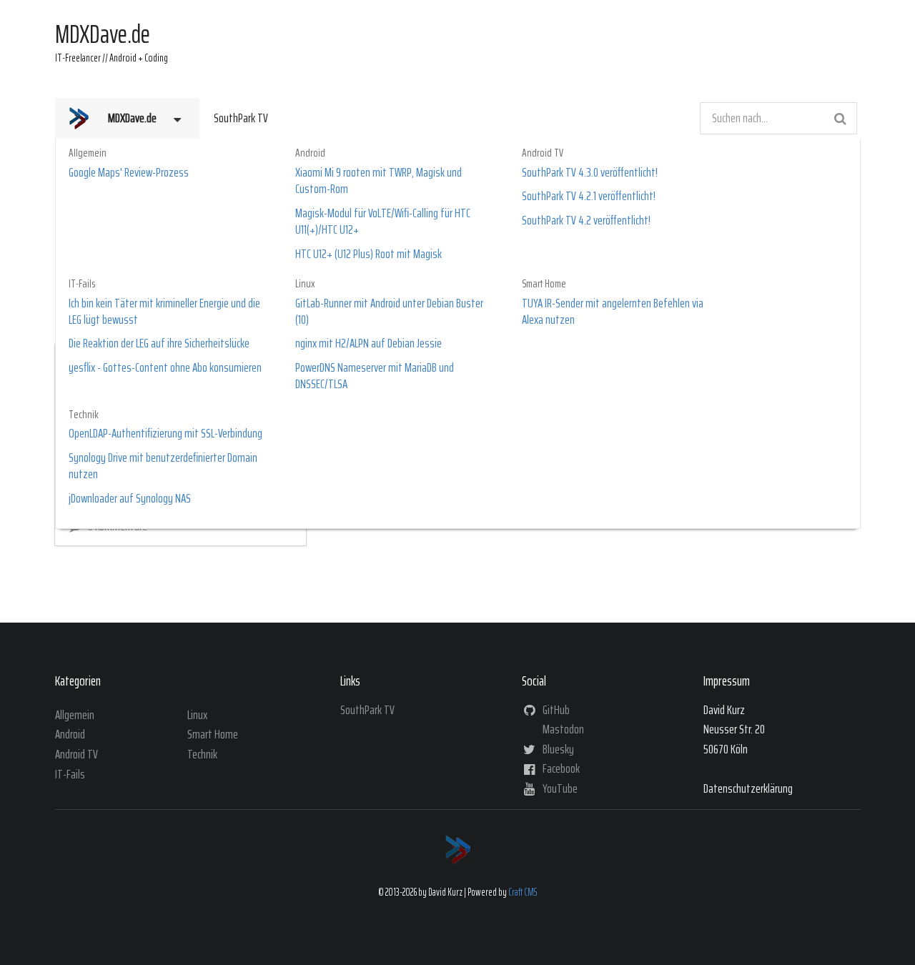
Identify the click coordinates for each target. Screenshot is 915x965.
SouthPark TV (241, 118)
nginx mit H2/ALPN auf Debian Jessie (368, 343)
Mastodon (562, 730)
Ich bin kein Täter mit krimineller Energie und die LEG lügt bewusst (164, 312)
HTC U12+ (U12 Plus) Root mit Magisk (368, 254)
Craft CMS (522, 892)
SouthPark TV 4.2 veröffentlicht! (586, 220)
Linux (305, 284)
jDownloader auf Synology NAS (130, 498)
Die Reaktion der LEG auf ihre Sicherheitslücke (159, 343)
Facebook (560, 769)
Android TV (542, 153)
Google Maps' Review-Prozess (129, 172)
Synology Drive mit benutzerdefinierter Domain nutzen (163, 466)
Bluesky (557, 749)
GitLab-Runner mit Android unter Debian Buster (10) (389, 312)
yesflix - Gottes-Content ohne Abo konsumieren (165, 368)
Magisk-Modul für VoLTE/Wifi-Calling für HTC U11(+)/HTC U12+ (382, 222)
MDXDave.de (132, 118)
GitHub (555, 711)
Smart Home (544, 284)
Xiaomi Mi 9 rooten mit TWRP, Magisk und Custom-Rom (378, 181)
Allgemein (88, 153)
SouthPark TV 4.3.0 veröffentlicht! (590, 172)
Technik (84, 414)
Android (310, 153)
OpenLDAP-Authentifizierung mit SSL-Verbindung (165, 433)
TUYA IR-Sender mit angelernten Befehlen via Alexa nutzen (612, 312)
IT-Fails (82, 284)
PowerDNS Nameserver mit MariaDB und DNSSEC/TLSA (374, 376)
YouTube (559, 787)
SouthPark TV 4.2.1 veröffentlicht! (589, 196)
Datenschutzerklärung (748, 788)
